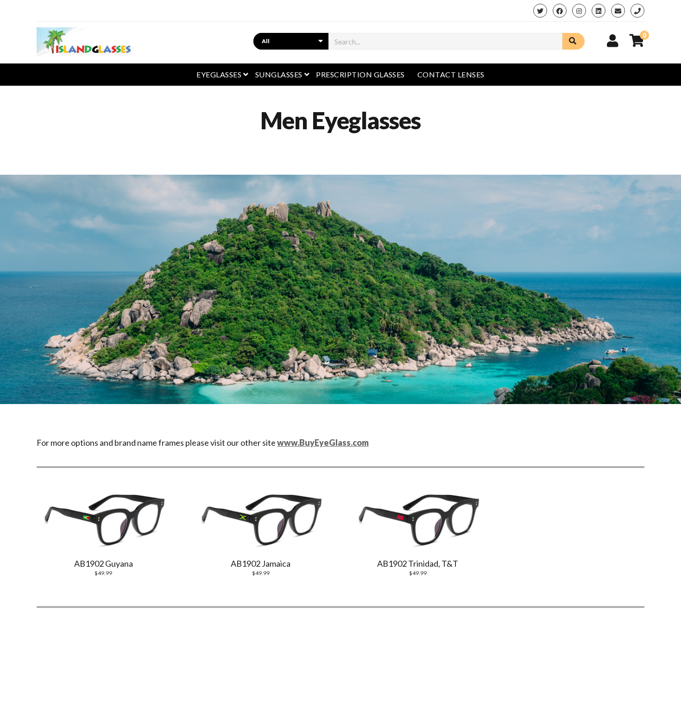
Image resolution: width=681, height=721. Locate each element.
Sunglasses (279, 74)
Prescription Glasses (360, 74)
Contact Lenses (451, 74)
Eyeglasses (218, 74)
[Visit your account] (612, 40)
